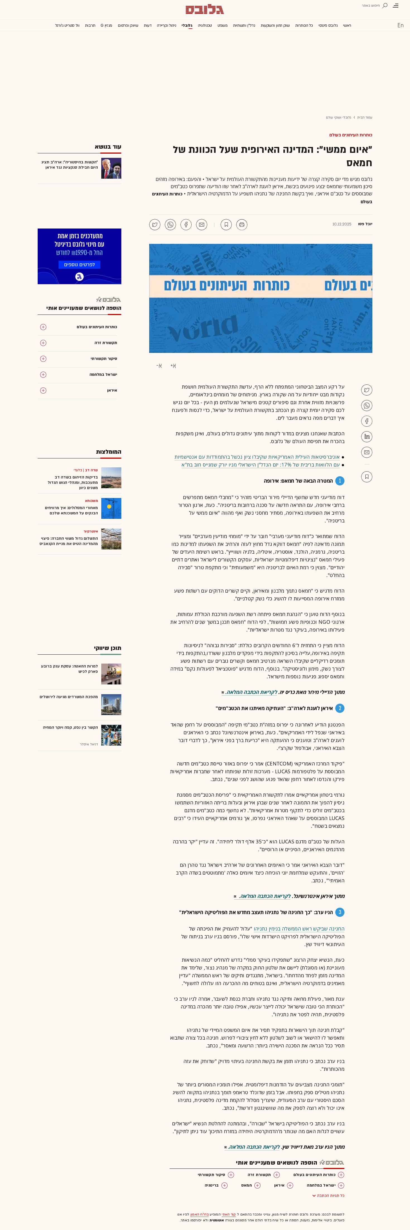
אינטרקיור (91, 531)
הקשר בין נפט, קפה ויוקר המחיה (70, 727)
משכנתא (91, 501)
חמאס (246, 1185)
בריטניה (212, 1185)
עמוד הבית (364, 117)
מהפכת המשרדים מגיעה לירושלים (69, 696)
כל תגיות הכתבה (330, 1195)
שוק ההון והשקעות (275, 25)
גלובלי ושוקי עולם (338, 117)
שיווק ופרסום (128, 25)
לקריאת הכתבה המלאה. (251, 692)
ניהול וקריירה (166, 25)
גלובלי (187, 25)
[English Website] (400, 25)
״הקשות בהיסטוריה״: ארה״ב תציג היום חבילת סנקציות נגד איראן (69, 164)
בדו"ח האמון (199, 1214)
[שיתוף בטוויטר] (154, 224)
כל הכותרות (304, 25)
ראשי (347, 25)
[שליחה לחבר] (201, 224)
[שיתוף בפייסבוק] (186, 224)
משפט (223, 25)
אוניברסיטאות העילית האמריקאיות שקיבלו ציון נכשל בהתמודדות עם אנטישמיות (257, 456)
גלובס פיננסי (328, 25)
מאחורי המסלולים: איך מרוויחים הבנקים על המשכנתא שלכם (71, 510)
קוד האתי (229, 1214)
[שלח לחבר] (366, 452)
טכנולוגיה (205, 25)
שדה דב (91, 470)
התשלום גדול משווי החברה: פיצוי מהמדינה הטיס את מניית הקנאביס (69, 541)
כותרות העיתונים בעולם (350, 135)
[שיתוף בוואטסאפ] (170, 224)
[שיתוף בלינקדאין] (366, 436)
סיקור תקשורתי (211, 1174)
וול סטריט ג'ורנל (67, 25)
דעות (148, 25)
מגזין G (106, 25)
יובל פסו (365, 224)
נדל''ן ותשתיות (244, 25)
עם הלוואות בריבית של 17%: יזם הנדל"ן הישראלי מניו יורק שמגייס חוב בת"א (261, 464)
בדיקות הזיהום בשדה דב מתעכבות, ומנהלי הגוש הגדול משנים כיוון (73, 482)
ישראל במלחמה (321, 1185)
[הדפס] (241, 224)
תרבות (90, 25)
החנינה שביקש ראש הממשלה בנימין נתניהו (299, 928)
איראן (279, 1185)
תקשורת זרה (259, 1174)
